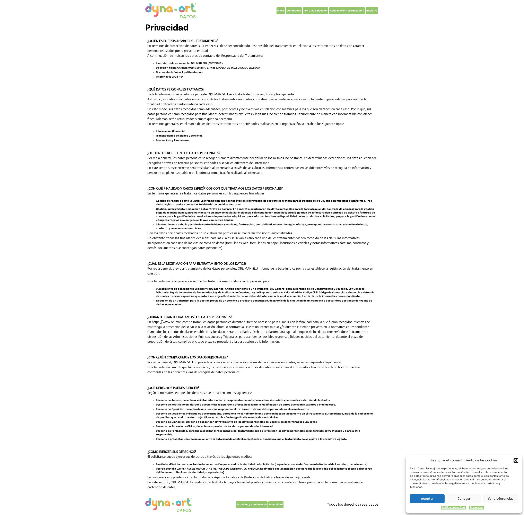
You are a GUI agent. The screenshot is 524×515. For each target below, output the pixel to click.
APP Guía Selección (316, 11)
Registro (371, 11)
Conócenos (294, 11)
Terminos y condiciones (252, 505)
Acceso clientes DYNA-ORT (347, 11)
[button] (516, 461)
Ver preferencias (500, 498)
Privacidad (476, 507)
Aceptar (427, 498)
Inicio (280, 11)
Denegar (463, 498)
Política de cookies (453, 507)
